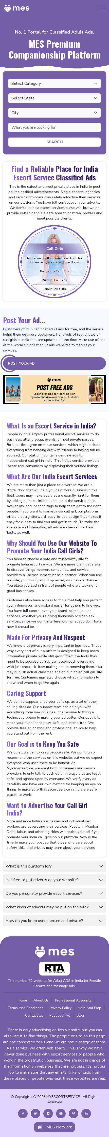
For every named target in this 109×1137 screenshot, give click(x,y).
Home (22, 1000)
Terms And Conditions (25, 1008)
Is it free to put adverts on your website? (42, 880)
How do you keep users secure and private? (44, 921)
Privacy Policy (60, 1008)
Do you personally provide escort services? (44, 893)
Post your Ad (59, 1015)
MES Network (59, 1127)
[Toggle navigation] (102, 8)
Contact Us (34, 1015)
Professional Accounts (73, 1000)
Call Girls (54, 248)
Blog (80, 1015)
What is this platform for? (29, 866)
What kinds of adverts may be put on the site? (47, 907)
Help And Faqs (90, 1008)
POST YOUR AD (21, 363)
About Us (41, 1000)
